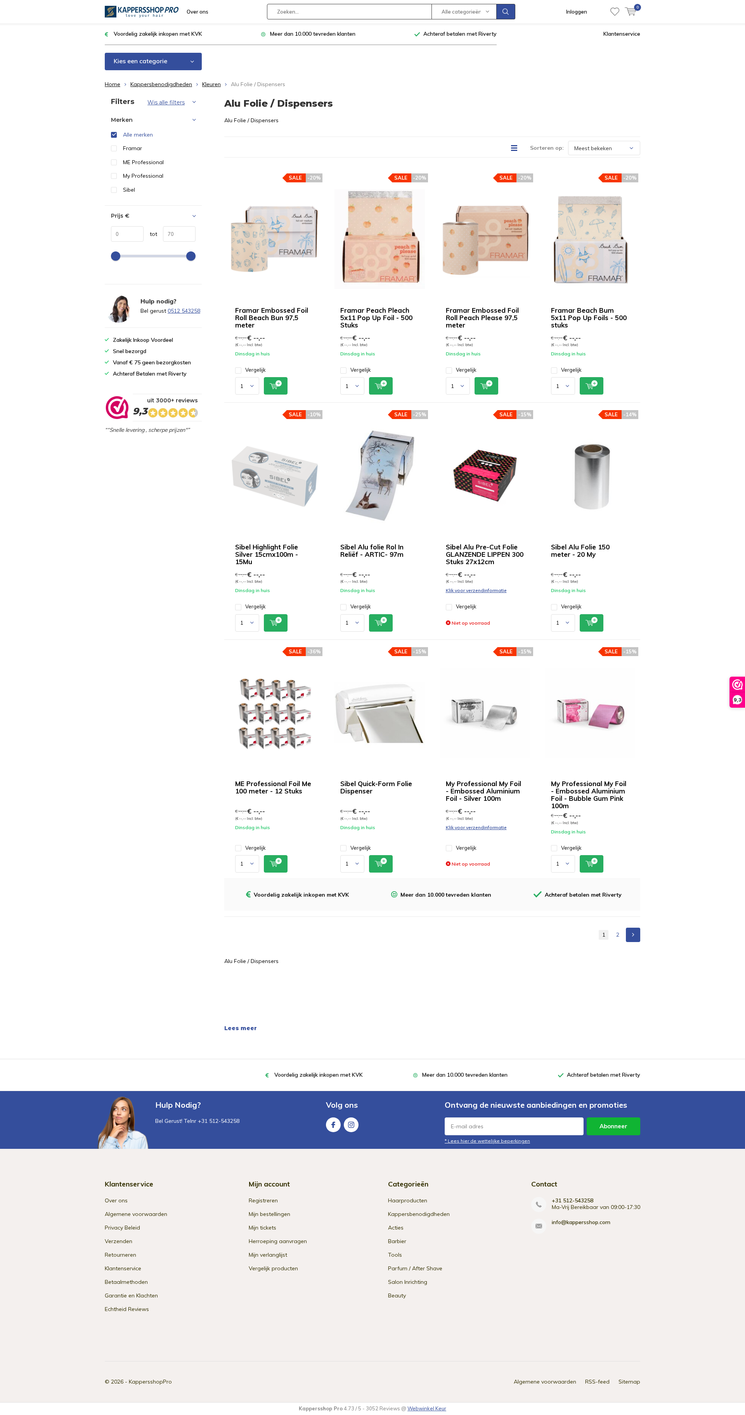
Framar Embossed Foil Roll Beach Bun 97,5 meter (271, 317)
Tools (395, 1254)
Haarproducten (407, 1200)
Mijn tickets (262, 1227)
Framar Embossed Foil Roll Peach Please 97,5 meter (482, 317)
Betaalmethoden (126, 1281)
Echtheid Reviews (127, 1309)
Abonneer (613, 1126)
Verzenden (118, 1241)
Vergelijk (255, 370)
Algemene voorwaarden (136, 1214)
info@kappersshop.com (581, 1222)
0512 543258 (184, 310)
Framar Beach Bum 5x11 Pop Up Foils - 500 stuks (589, 317)
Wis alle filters (166, 102)
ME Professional (143, 162)
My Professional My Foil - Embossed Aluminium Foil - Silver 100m (483, 790)
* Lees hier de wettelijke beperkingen (487, 1141)
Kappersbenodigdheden (161, 84)
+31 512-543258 (572, 1200)
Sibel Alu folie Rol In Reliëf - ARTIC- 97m (372, 550)
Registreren (263, 1200)
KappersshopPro (150, 1381)
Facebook (333, 1124)
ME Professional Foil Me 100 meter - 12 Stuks (273, 787)
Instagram (351, 1124)
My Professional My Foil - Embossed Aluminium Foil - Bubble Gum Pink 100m (588, 794)
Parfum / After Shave (415, 1268)
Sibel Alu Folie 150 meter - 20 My (580, 550)
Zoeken (506, 11)
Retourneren (120, 1254)
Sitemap (629, 1381)
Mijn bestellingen (269, 1214)
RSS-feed (597, 1381)
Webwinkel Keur (426, 1408)
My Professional (143, 175)
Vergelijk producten (273, 1268)
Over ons (197, 12)
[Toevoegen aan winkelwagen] (276, 386)
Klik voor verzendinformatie (476, 590)
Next (633, 935)
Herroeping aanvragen (278, 1241)
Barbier (397, 1241)
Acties (396, 1227)
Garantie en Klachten (131, 1295)
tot (150, 233)
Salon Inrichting (407, 1281)
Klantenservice (621, 33)
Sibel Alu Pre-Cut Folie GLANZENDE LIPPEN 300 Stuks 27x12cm (484, 554)
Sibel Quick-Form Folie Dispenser (376, 787)
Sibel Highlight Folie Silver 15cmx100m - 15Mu (266, 554)
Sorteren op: (547, 147)
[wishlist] (614, 11)
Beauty (397, 1295)
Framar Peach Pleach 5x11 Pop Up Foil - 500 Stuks (376, 317)
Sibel (129, 189)
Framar (132, 148)
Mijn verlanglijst (268, 1254)
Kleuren (211, 84)
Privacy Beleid (122, 1227)
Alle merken (138, 134)
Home (112, 84)
